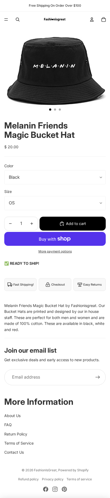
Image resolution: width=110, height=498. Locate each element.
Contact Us (14, 452)
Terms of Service (19, 443)
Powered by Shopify (73, 470)
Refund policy (28, 479)
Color (8, 166)
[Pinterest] (64, 489)
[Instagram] (55, 489)
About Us (12, 415)
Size (8, 191)
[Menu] (6, 19)
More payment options (55, 251)
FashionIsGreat (45, 470)
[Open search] (17, 19)
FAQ (8, 424)
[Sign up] (97, 377)
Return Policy (15, 434)
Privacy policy (53, 479)
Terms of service (79, 479)
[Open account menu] (92, 19)
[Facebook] (45, 489)
